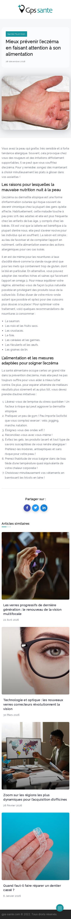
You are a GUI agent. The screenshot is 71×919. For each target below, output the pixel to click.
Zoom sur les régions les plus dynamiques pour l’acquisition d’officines (35, 797)
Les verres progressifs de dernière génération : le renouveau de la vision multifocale (32, 609)
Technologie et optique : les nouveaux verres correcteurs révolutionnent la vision (33, 704)
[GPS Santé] (35, 9)
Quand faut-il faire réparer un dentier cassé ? (32, 888)
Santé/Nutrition (16, 34)
